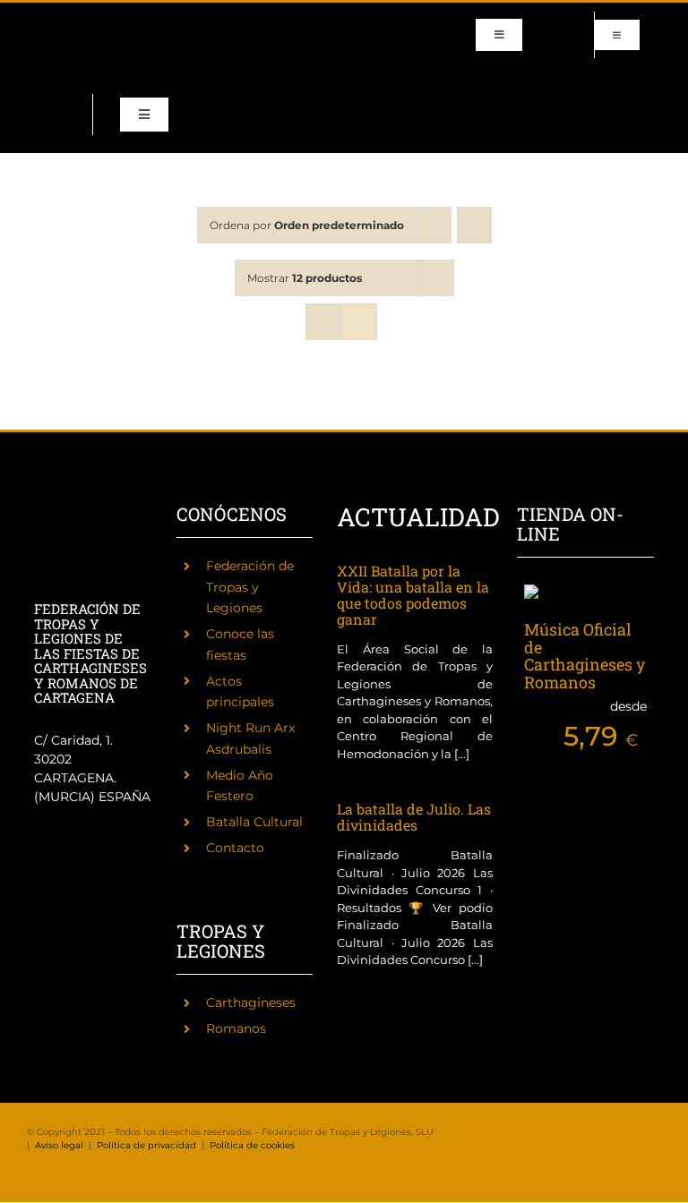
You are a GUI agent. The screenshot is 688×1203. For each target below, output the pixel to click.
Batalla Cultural (254, 822)
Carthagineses (251, 1002)
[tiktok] (147, 19)
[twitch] (118, 19)
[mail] (61, 51)
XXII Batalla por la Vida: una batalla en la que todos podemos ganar (413, 594)
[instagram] (89, 19)
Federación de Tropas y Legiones (250, 587)
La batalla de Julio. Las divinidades (414, 816)
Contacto (235, 848)
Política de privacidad (146, 1145)
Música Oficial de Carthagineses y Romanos (584, 656)
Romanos (236, 1028)
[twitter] (61, 19)
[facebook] (32, 19)
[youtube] (32, 51)
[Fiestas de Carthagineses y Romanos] (52, 899)
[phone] (89, 51)
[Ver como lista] (358, 321)
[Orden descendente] (474, 225)
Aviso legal (59, 1145)
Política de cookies (252, 1145)
